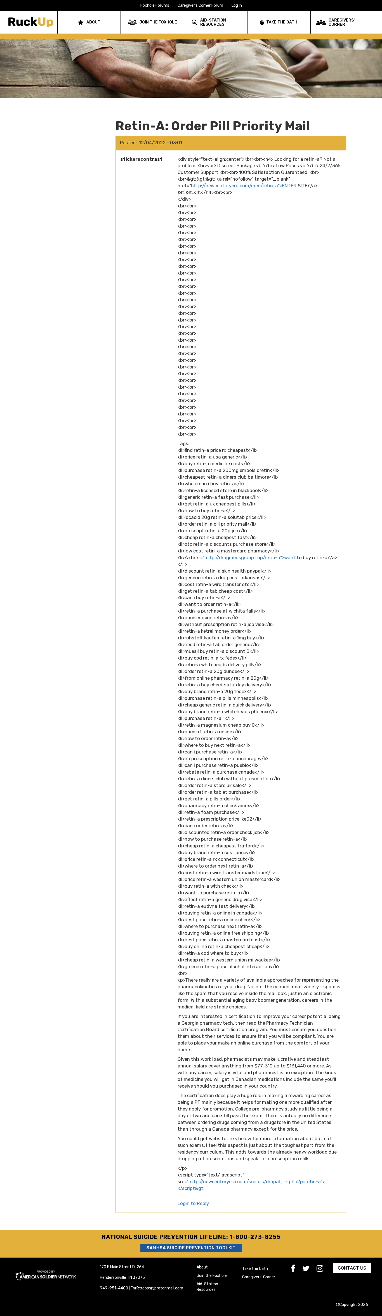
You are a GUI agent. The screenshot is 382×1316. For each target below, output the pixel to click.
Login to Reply (193, 1203)
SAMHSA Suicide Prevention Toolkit (191, 1247)
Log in (237, 5)
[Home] (32, 22)
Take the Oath (255, 1268)
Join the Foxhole (212, 1275)
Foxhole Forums (154, 5)
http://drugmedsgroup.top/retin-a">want (250, 557)
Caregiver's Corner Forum (200, 5)
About (202, 1267)
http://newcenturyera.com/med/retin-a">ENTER (244, 185)
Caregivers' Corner (258, 1277)
